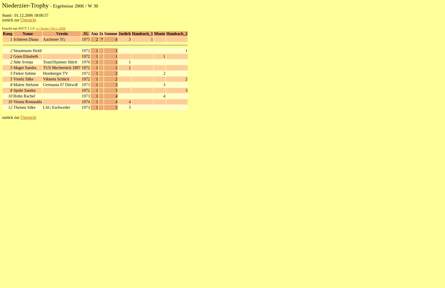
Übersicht (28, 20)
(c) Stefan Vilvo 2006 (51, 28)
